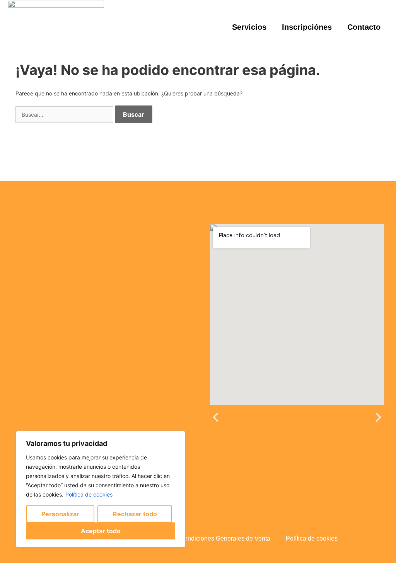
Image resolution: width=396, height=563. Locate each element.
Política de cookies (89, 494)
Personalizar (60, 514)
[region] (100, 489)
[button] (216, 417)
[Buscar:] (65, 114)
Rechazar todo (135, 514)
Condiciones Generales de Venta (224, 538)
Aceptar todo (101, 531)
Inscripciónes (307, 27)
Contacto (364, 27)
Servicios (249, 27)
